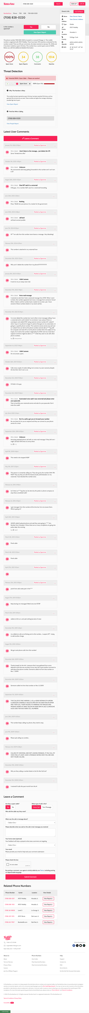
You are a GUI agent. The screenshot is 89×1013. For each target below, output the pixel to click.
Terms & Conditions (67, 990)
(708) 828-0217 (10, 898)
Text (46, 807)
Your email (8, 849)
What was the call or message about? (16, 819)
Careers (6, 968)
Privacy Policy (7, 965)
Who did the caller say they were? (15, 811)
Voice (36, 807)
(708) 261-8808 (10, 910)
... (55, 146)
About (5, 959)
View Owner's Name (76, 16)
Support (62, 959)
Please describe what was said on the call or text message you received (26, 827)
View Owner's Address (76, 19)
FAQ (61, 965)
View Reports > (48, 898)
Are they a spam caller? (12, 804)
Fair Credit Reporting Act (49, 986)
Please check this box (11, 860)
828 (25, 13)
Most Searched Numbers (38, 962)
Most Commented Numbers (39, 965)
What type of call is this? (39, 804)
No (49, 27)
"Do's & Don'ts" (56, 990)
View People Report (13, 123)
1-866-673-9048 (11, 942)
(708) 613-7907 (9, 922)
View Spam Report (40, 32)
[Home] (9, 4)
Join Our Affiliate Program (11, 971)
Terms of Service (8, 962)
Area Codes (35, 959)
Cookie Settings (5, 1011)
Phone (15, 13)
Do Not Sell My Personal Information (70, 971)
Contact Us (63, 962)
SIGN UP (73, 4)
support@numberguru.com (13, 945)
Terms (42, 870)
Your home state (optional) (13, 839)
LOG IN (82, 4)
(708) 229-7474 (9, 916)
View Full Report (79, 11)
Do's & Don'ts (63, 968)
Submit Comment (30, 877)
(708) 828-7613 (9, 904)
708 (20, 13)
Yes (31, 27)
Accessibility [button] (7, 1002)
